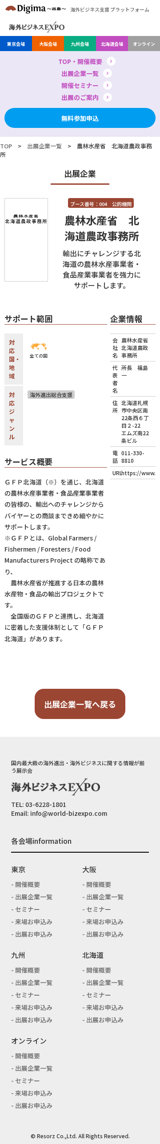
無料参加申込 (80, 118)
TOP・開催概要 (80, 61)
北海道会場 (112, 43)
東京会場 (16, 43)
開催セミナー (80, 85)
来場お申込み (33, 921)
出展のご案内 (80, 97)
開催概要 (27, 884)
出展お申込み (33, 934)
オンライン (144, 43)
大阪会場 (48, 43)
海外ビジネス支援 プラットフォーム (109, 9)
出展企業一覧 (80, 73)
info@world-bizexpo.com (68, 813)
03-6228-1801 (45, 804)
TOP (6, 146)
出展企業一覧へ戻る (80, 704)
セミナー (27, 909)
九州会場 (80, 43)
